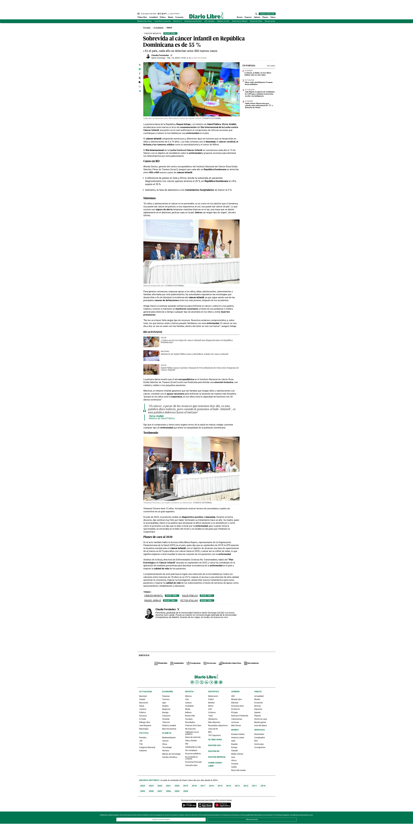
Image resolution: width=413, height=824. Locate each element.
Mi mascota (190, 729)
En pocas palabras (193, 754)
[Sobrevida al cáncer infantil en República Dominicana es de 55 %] (140, 69)
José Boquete (145, 725)
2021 (168, 785)
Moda (187, 709)
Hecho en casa (260, 719)
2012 (245, 785)
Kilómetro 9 (177, 21)
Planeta (265, 17)
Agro (164, 703)
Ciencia (165, 741)
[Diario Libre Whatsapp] (221, 682)
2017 (202, 785)
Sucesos (143, 716)
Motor (210, 706)
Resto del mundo (238, 770)
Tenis (210, 716)
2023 (151, 785)
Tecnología (167, 747)
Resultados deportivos (218, 725)
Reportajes (144, 729)
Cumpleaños (259, 737)
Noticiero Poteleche (239, 716)
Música (188, 696)
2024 (142, 785)
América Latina (237, 737)
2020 (177, 785)
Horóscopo (259, 744)
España (234, 744)
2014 (228, 785)
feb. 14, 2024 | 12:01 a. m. (179, 58)
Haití (233, 741)
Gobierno (143, 751)
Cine (187, 699)
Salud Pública (190, 596)
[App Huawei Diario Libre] (222, 805)
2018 (194, 785)
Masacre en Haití (223, 21)
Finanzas (166, 696)
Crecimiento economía (162, 21)
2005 (177, 791)
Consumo (166, 716)
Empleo (165, 706)
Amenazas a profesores (193, 21)
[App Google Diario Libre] (189, 805)
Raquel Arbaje (152, 600)
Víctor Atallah (189, 600)
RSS (256, 741)
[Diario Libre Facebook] (192, 682)
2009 (142, 791)
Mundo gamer (260, 722)
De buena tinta (237, 706)
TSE (141, 744)
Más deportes (214, 722)
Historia (165, 751)
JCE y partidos (209, 21)
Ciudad (142, 699)
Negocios (166, 709)
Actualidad (153, 17)
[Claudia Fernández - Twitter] (171, 55)
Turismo (165, 699)
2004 (185, 791)
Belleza (188, 712)
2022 (159, 785)
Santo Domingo (158, 58)
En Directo (235, 709)
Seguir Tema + (170, 33)
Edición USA (214, 745)
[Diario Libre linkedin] (206, 682)
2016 (211, 785)
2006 (168, 791)
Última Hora (142, 17)
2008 (151, 791)
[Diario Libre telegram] (211, 682)
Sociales (189, 719)
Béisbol (211, 703)
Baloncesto (213, 696)
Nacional (165, 351)
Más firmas (236, 725)
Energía (165, 712)
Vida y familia (191, 741)
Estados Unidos (238, 734)
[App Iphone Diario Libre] (205, 805)
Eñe (186, 744)
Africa (233, 760)
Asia (233, 757)
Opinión (257, 17)
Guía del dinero (260, 725)
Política (163, 17)
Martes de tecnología (171, 754)
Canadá (234, 751)
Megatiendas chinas (144, 21)
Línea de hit (213, 729)
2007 (159, 791)
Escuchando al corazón (191, 758)
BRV (210, 732)
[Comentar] (140, 82)
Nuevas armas (270, 21)
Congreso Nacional (147, 747)
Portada (146, 27)
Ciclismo (212, 712)
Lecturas (235, 722)
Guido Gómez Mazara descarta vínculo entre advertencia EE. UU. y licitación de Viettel (259, 105)
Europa (234, 747)
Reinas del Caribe (256, 21)
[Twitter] (178, 609)
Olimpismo (212, 719)
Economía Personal (193, 762)
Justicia (142, 709)
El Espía (234, 712)
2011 (254, 785)
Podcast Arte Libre (193, 725)
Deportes (248, 17)
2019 (185, 785)
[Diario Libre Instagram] (197, 682)
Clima (164, 744)
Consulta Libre (191, 765)
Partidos (142, 737)
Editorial (234, 703)
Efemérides (259, 734)
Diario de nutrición (192, 737)
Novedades (190, 722)
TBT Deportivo (214, 735)
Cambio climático (169, 757)
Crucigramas (259, 747)
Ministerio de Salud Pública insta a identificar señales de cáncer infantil (194, 354)
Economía (179, 17)
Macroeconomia (169, 729)
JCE (140, 741)
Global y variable (169, 725)
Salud (163, 337)
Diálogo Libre (144, 722)
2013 (237, 785)
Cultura (188, 703)
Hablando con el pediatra (192, 733)
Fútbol (211, 699)
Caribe (234, 767)
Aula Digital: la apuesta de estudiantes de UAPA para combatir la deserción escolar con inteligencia (260, 94)
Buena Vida (190, 716)
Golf (210, 709)
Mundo (170, 17)
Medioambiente (169, 737)
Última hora (215, 739)
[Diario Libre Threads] (216, 682)
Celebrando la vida (193, 747)
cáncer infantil (153, 596)
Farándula (189, 706)
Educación (143, 703)
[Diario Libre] (206, 15)
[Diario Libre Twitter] (202, 682)
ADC (233, 696)
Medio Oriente (237, 754)
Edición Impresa (217, 757)
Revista (240, 17)
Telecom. (166, 722)
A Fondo (142, 719)
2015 (220, 785)
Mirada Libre (236, 699)
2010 (263, 785)
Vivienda (165, 719)
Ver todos (271, 66)
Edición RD (213, 751)
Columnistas (236, 719)
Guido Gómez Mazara (239, 21)
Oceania (234, 764)
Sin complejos (191, 750)
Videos (273, 17)
